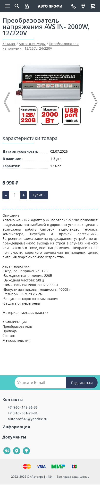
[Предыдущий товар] (7, 102)
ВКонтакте (4, 447)
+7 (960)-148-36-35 (23, 407)
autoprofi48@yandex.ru (27, 419)
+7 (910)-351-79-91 (23, 413)
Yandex (14, 447)
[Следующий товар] (94, 102)
